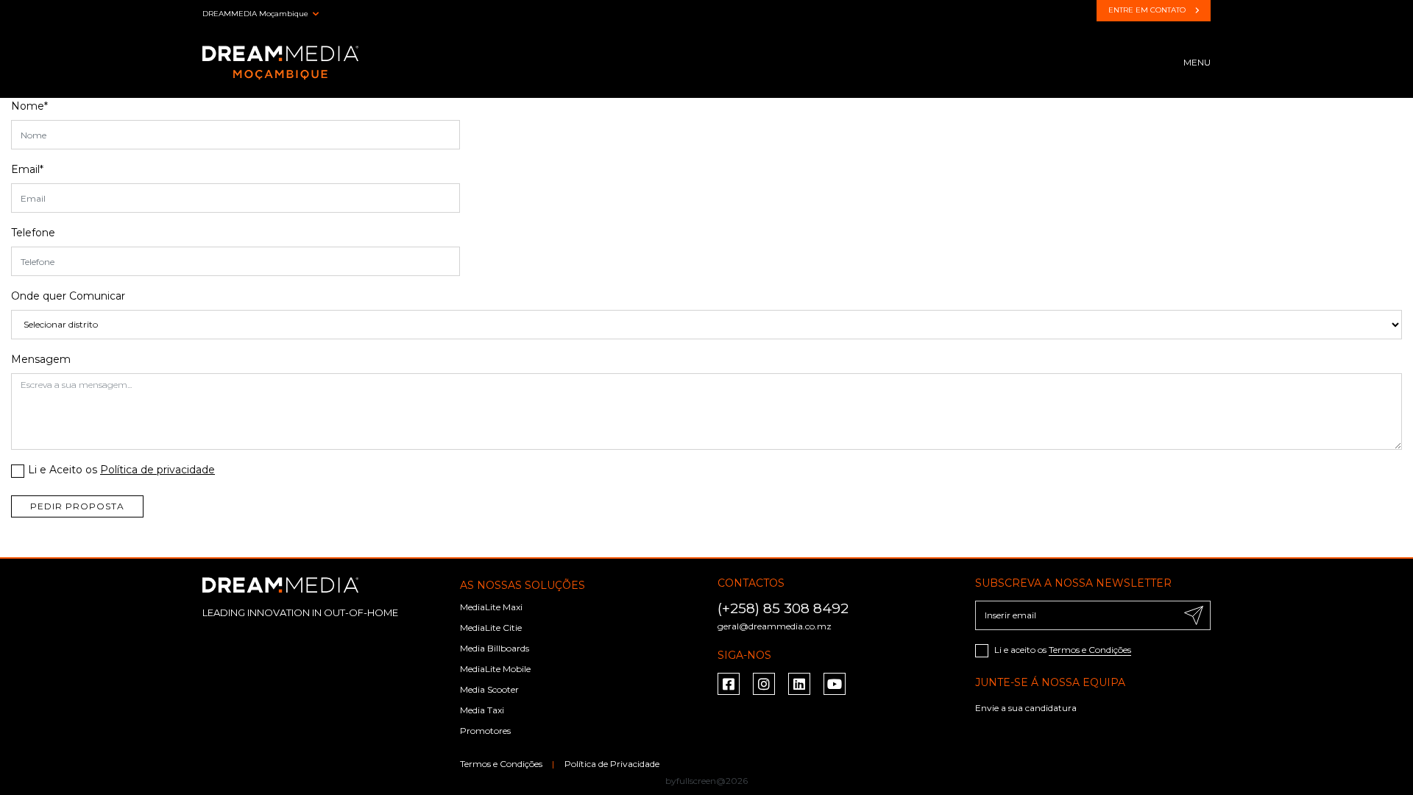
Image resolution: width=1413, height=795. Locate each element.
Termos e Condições (1090, 649)
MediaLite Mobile (495, 668)
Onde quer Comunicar (68, 296)
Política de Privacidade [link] (611, 763)
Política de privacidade (157, 469)
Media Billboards (494, 648)
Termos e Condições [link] (502, 763)
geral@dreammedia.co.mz (775, 626)
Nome (29, 106)
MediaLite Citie (491, 627)
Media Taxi (482, 710)
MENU (1197, 62)
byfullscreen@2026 (706, 780)
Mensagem (41, 359)
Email (27, 169)
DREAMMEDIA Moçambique (255, 13)
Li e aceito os (1061, 649)
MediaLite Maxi (491, 606)
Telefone (33, 232)
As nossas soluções (522, 585)
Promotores (485, 730)
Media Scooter (489, 689)
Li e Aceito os (121, 469)
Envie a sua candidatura (1026, 707)
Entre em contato (1148, 10)
